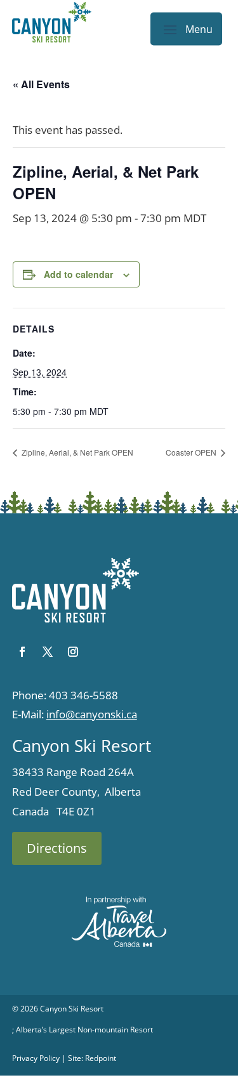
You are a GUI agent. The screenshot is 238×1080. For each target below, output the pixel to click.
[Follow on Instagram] (73, 652)
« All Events (41, 84)
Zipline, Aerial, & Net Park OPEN (76, 452)
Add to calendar (78, 274)
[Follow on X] (47, 652)
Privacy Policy (36, 1058)
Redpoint (100, 1058)
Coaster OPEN (192, 452)
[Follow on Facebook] (22, 652)
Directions (57, 848)
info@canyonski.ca (91, 714)
